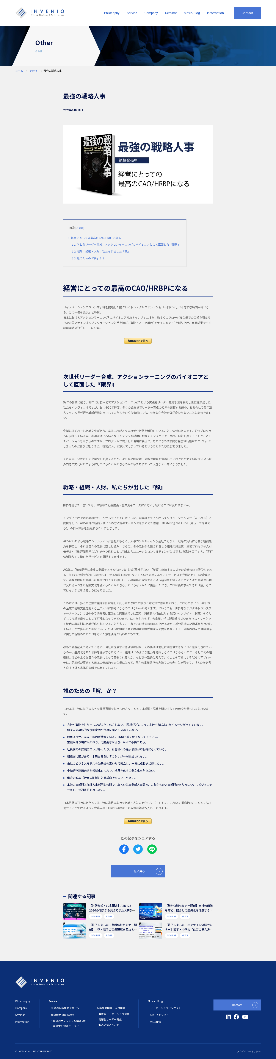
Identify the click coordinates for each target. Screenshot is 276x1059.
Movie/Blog (192, 13)
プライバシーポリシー (249, 1051)
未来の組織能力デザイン (65, 1008)
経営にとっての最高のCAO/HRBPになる (94, 238)
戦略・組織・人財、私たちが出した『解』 (101, 251)
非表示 (79, 227)
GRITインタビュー (160, 1015)
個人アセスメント (109, 1024)
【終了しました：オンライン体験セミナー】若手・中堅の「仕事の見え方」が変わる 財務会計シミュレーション (189, 929)
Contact (247, 13)
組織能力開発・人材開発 (111, 1008)
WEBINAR (155, 1021)
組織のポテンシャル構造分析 (70, 1021)
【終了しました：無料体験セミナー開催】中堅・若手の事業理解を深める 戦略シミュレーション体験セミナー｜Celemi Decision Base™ (113, 932)
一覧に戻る (138, 871)
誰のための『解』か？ (88, 258)
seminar (95, 916)
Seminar (171, 13)
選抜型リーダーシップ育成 (114, 1014)
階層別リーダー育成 (110, 1019)
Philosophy (111, 13)
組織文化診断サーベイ (66, 1026)
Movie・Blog (155, 1001)
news (109, 916)
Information (215, 13)
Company (151, 13)
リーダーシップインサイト (165, 1008)
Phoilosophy (22, 1001)
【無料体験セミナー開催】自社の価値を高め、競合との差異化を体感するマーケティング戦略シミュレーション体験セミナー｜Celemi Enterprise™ (189, 912)
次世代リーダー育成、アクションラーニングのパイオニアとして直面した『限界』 (126, 244)
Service (132, 13)
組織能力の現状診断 (62, 1015)
